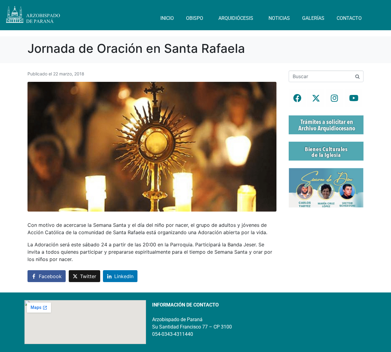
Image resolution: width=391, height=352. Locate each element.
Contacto (349, 18)
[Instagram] (334, 98)
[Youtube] (353, 98)
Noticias (279, 18)
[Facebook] (297, 98)
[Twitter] (315, 98)
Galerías (313, 18)
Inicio (167, 18)
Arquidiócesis (235, 18)
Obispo (194, 18)
